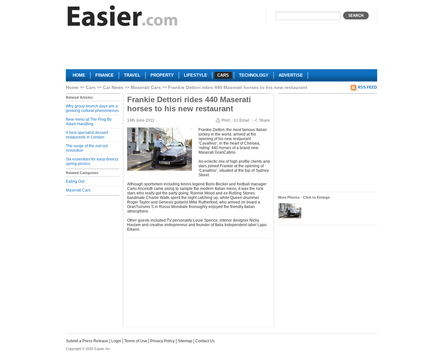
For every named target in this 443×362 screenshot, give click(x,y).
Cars (91, 87)
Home (72, 87)
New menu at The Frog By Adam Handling (89, 121)
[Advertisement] (221, 50)
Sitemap (185, 341)
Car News (113, 87)
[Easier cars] (122, 17)
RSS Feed (367, 87)
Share (264, 120)
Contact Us (205, 341)
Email (244, 120)
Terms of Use (135, 341)
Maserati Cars (146, 87)
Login (116, 341)
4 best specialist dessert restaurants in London (87, 134)
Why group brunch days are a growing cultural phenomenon (92, 108)
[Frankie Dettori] (290, 217)
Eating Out (75, 181)
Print (226, 120)
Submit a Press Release (87, 341)
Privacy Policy (162, 341)
